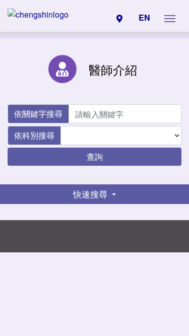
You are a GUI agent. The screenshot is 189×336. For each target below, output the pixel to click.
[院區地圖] (119, 18)
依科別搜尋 (34, 135)
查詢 (95, 156)
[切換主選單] (169, 18)
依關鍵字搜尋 (38, 113)
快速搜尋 (91, 194)
